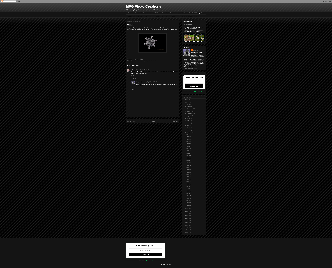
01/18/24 (188, 165)
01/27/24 (188, 144)
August (189, 116)
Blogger (169, 264)
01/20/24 (188, 160)
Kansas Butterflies (140, 13)
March (189, 127)
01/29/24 (188, 139)
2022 (186, 211)
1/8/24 (188, 188)
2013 (186, 232)
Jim (132, 69)
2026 (186, 99)
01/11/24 (188, 181)
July (188, 118)
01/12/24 (188, 179)
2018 (186, 220)
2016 (186, 225)
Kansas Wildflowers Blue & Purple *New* (161, 13)
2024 (186, 104)
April (188, 125)
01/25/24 (188, 148)
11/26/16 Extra (188, 24)
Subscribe (194, 86)
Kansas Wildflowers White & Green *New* (140, 16)
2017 (186, 223)
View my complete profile (190, 68)
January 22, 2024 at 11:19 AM (141, 69)
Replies (135, 79)
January (189, 132)
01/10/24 (188, 184)
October (189, 111)
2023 (186, 208)
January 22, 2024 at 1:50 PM (150, 82)
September (190, 113)
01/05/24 (188, 195)
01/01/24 (188, 205)
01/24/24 (188, 151)
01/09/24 (188, 186)
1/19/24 (188, 162)
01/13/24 (188, 177)
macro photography (142, 60)
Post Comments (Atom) (156, 126)
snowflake (153, 60)
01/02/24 (188, 203)
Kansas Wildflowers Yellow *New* (165, 16)
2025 (186, 102)
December (190, 106)
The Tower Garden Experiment (188, 16)
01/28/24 (188, 141)
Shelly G (138, 82)
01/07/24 (188, 191)
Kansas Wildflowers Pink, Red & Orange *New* (190, 13)
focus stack (134, 60)
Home (129, 13)
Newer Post (130, 121)
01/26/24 (188, 146)
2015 (186, 227)
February (189, 130)
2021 (186, 213)
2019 (186, 218)
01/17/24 (188, 167)
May (188, 123)
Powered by (189, 91)
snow (149, 60)
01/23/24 (188, 153)
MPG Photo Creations (143, 6)
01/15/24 (188, 172)
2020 (186, 215)
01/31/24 (188, 134)
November (190, 109)
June (188, 120)
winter (158, 60)
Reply (132, 75)
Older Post (174, 121)
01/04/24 (188, 198)
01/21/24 (188, 158)
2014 (186, 230)
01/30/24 (188, 137)
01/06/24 (188, 193)
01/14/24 (188, 174)
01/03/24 (188, 200)
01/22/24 (188, 155)
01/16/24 (188, 170)
